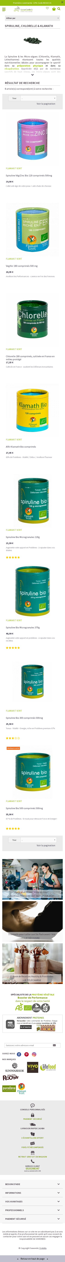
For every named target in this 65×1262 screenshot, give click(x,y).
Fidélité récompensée (32, 1147)
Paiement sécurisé (32, 1119)
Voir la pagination (46, 103)
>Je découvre (32, 938)
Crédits (43, 1248)
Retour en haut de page (33, 1258)
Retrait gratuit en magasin (32, 1156)
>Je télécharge (32, 980)
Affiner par (10, 18)
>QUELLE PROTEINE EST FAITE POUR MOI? (31, 895)
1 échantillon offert (32, 1138)
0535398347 (32, 1168)
